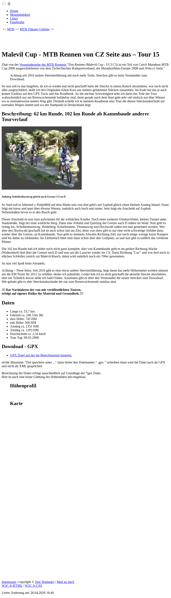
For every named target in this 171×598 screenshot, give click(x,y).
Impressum (9, 582)
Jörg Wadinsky (45, 582)
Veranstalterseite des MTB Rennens (42, 64)
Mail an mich (65, 582)
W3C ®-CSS (33, 585)
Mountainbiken (20, 14)
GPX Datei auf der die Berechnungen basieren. (41, 355)
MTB (10, 29)
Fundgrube (17, 22)
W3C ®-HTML (12, 585)
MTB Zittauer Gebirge (35, 29)
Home (14, 11)
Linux (14, 18)
